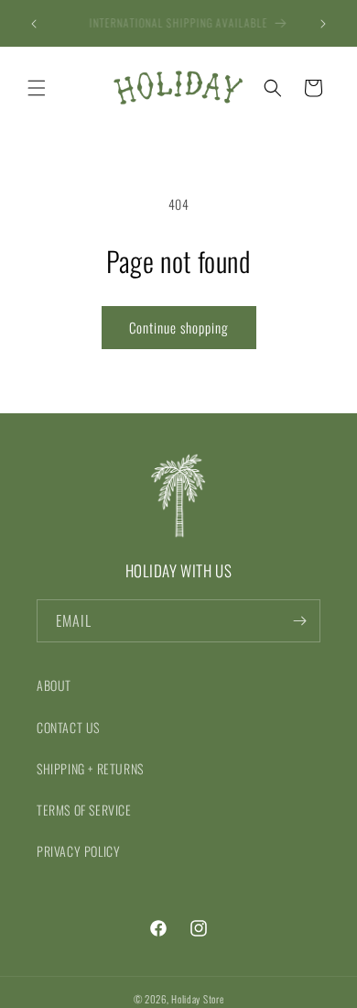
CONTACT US (68, 727)
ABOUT (54, 685)
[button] (36, 88)
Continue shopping (179, 327)
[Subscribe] (299, 620)
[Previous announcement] (34, 24)
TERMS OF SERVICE (84, 809)
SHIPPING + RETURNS (90, 768)
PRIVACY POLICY (78, 850)
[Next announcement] (323, 24)
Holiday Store (197, 999)
